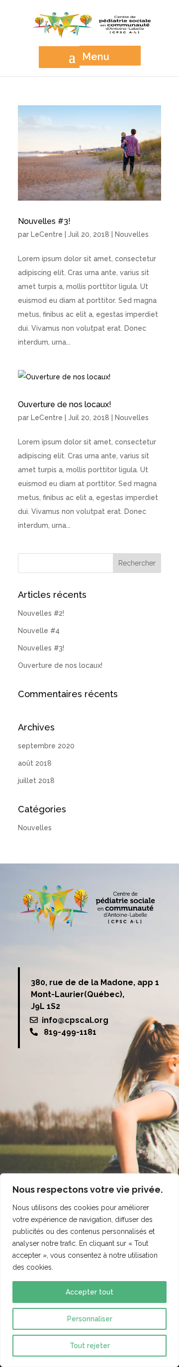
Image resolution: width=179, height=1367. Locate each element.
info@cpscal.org (75, 1020)
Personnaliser (89, 1319)
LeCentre (47, 234)
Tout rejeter (90, 1346)
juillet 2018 (36, 781)
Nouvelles (132, 234)
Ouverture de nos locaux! (64, 404)
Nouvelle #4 (39, 631)
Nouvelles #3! (44, 221)
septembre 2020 (46, 746)
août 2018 (35, 763)
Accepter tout (89, 1292)
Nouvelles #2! (41, 613)
